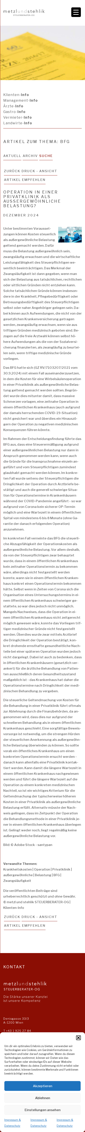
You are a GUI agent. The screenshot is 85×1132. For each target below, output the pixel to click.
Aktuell (12, 156)
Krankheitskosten (17, 869)
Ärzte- (13, 106)
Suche (46, 156)
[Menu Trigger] (76, 12)
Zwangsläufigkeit (17, 881)
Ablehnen (42, 1098)
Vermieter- (17, 117)
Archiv (30, 156)
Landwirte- (17, 123)
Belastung (43, 875)
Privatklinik (61, 869)
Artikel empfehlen (25, 180)
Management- (20, 100)
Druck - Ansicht (39, 171)
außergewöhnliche (18, 875)
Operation (42, 869)
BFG (56, 875)
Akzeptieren (42, 1086)
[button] (78, 1038)
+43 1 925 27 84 (18, 1031)
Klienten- (16, 95)
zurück (12, 171)
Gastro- (14, 112)
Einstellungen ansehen (43, 1110)
